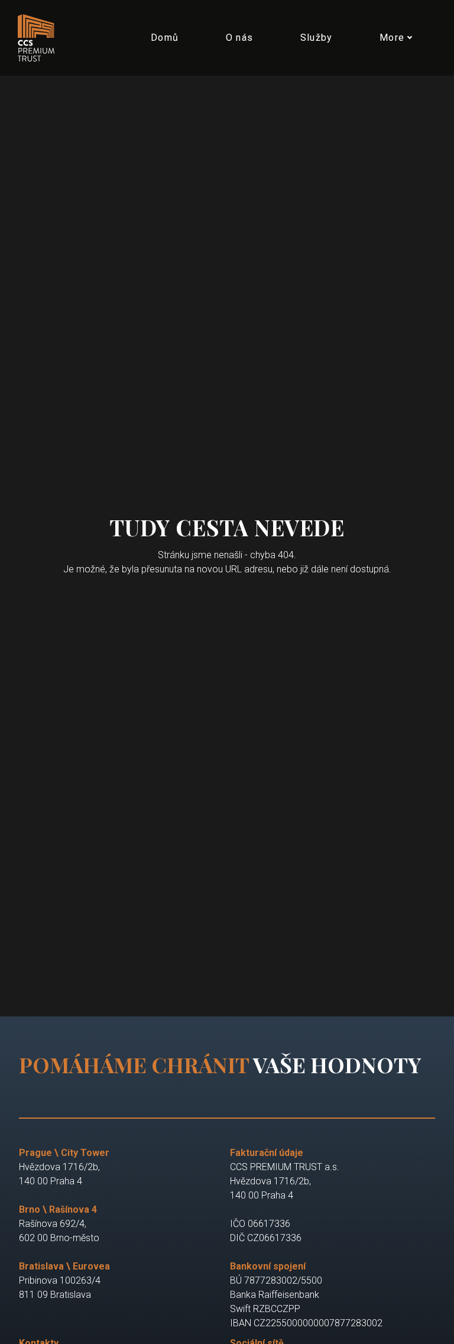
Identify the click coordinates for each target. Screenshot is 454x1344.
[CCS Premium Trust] (41, 37)
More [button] (392, 37)
